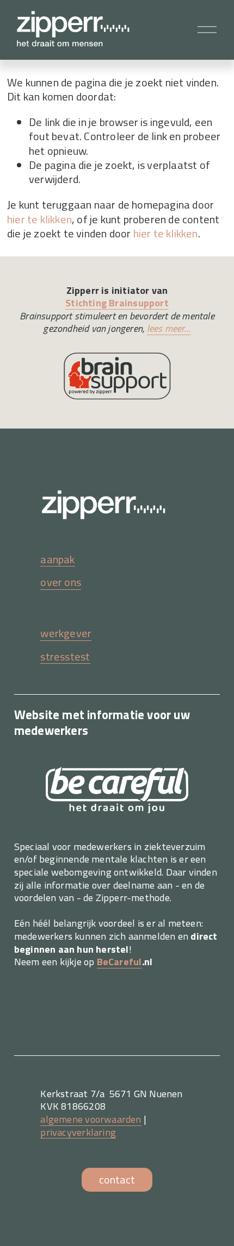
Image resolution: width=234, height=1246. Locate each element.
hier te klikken (39, 219)
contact (117, 1179)
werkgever (65, 633)
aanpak (57, 559)
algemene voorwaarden (90, 1119)
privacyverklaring (77, 1132)
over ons (60, 582)
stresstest (65, 657)
